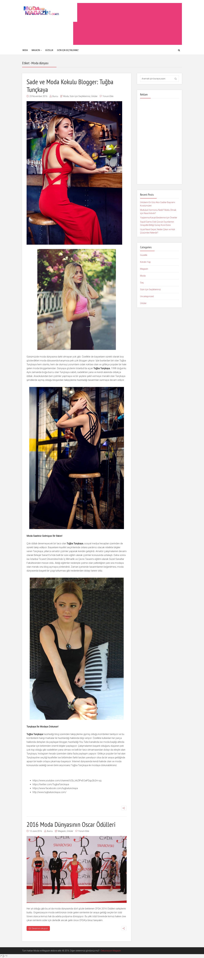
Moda (25, 50)
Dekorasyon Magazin (111, 950)
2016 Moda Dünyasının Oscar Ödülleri (71, 824)
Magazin (36, 50)
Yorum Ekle (108, 96)
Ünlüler (94, 96)
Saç (142, 282)
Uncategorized (147, 296)
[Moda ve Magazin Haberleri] (49, 10)
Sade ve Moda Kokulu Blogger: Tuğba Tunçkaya (70, 85)
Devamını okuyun (40, 928)
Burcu (55, 96)
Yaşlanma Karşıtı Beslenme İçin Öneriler (158, 217)
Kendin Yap (145, 262)
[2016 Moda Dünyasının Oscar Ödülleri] (77, 869)
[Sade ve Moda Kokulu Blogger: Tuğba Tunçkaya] (74, 173)
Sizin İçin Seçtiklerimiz (68, 50)
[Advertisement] (127, 24)
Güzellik (49, 50)
